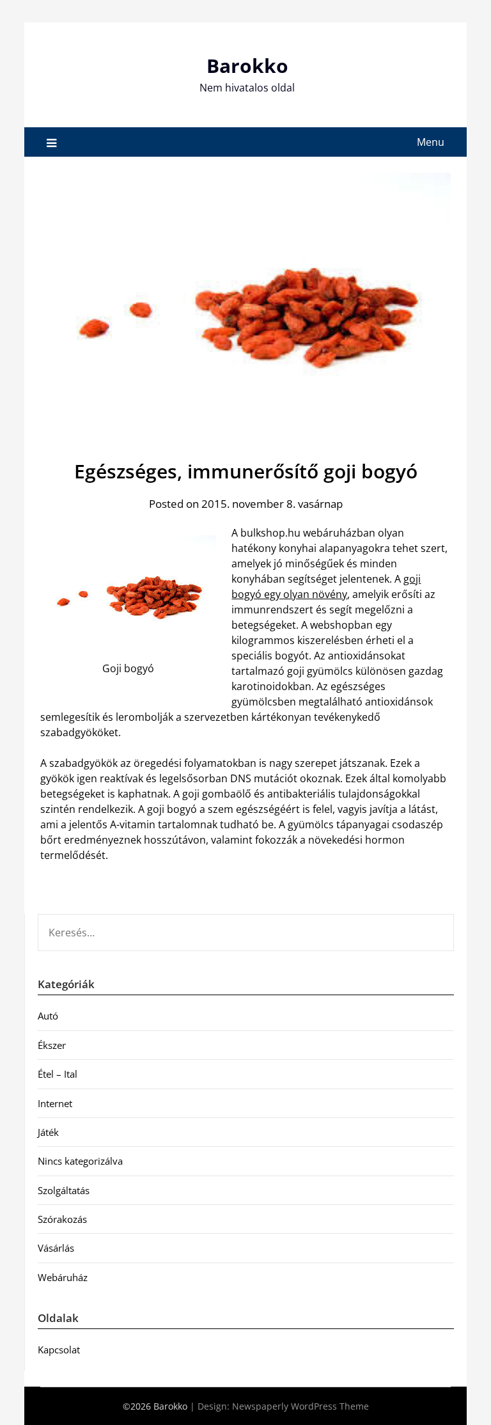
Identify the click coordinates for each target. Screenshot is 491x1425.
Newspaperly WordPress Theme (300, 1406)
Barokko (247, 65)
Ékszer (52, 1045)
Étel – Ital (57, 1073)
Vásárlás (56, 1247)
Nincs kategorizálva (80, 1160)
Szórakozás (62, 1219)
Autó (48, 1015)
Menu (430, 142)
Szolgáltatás (64, 1190)
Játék (48, 1132)
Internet (55, 1103)
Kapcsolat (59, 1349)
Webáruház (63, 1277)
